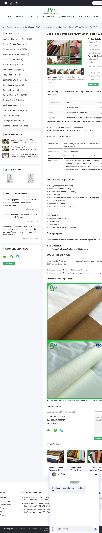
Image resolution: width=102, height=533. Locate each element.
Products (21, 17)
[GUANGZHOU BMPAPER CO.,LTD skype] (19, 256)
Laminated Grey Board (12, 80)
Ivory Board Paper (11, 70)
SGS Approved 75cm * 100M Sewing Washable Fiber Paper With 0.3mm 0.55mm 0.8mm (24, 142)
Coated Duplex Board (12, 95)
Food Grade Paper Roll (13, 54)
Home (9, 17)
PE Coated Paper (10, 64)
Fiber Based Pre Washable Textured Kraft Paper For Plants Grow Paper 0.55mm (23, 149)
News (95, 17)
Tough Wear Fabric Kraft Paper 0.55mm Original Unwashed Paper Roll (76, 469)
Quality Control (67, 17)
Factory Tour (48, 17)
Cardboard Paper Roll (12, 110)
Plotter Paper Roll (11, 100)
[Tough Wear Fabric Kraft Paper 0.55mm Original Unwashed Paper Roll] (76, 456)
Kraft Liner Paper (10, 105)
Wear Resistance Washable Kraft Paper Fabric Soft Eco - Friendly (55, 469)
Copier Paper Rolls (11, 115)
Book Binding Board (11, 85)
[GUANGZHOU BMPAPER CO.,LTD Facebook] (6, 3)
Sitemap (3, 515)
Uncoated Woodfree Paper (15, 39)
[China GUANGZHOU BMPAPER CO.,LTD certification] (10, 178)
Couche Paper (9, 90)
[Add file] (52, 529)
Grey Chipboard (9, 75)
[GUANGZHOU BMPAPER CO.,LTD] (51, 11)
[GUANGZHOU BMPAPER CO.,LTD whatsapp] (13, 257)
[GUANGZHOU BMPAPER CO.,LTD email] (6, 257)
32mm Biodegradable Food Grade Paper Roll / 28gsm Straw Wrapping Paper (40, 498)
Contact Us (84, 17)
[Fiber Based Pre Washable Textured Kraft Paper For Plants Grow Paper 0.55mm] (5, 148)
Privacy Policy (9, 529)
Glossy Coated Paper (12, 49)
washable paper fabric (76, 400)
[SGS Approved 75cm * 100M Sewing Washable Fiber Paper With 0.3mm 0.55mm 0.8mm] (5, 141)
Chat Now (93, 85)
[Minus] (95, 474)
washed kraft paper (59, 400)
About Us (33, 17)
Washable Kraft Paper (25, 27)
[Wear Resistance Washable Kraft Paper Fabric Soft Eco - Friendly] (55, 456)
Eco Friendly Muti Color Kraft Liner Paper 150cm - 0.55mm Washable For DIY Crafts (65, 79)
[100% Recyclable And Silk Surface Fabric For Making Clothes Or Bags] (5, 156)
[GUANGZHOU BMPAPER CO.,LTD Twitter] (11, 3)
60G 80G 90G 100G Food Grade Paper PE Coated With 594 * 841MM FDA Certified (40, 505)
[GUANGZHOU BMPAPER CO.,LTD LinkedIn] (16, 3)
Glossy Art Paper (10, 59)
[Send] (96, 529)
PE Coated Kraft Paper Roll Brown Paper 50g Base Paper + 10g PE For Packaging (40, 511)
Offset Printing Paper (12, 44)
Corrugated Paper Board (13, 121)
